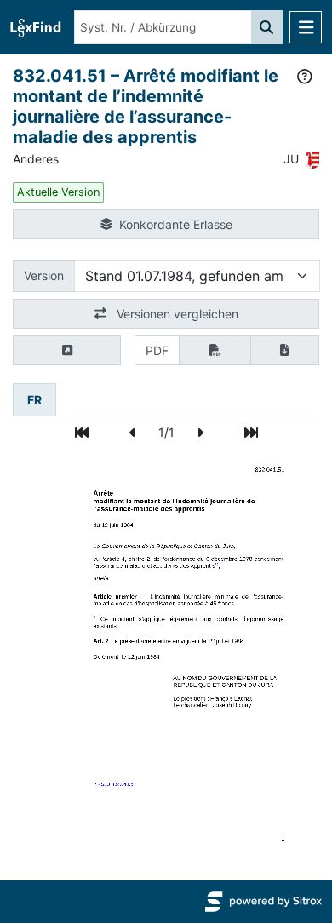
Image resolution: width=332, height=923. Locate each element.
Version (44, 275)
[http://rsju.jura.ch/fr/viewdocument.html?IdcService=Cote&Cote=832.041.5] (115, 784)
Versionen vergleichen (175, 314)
